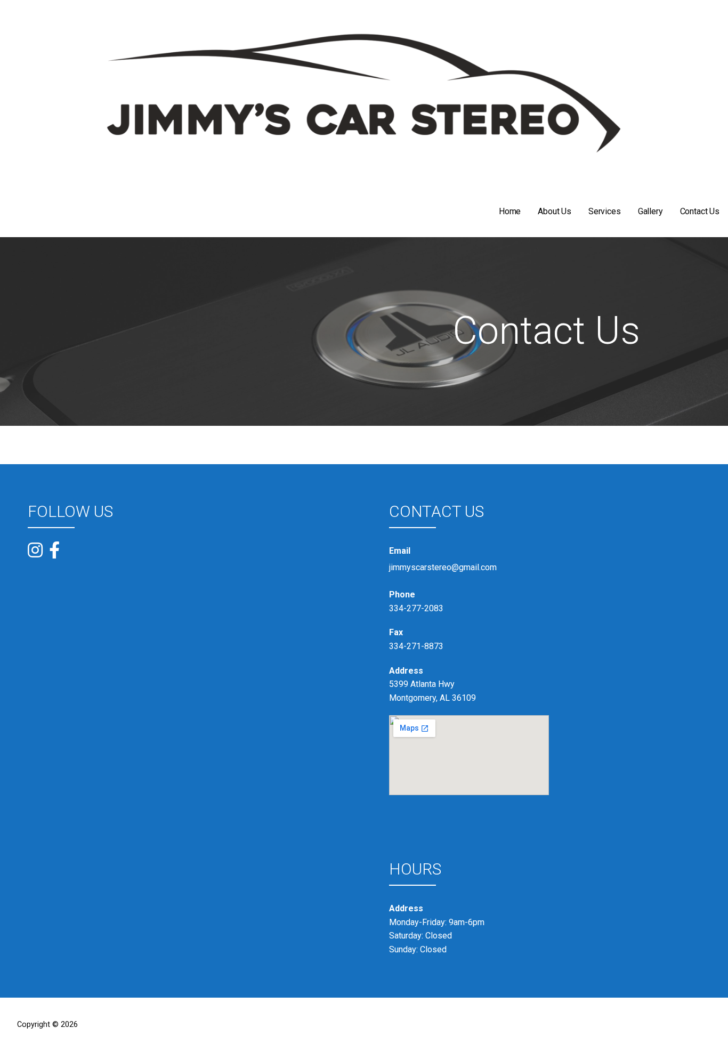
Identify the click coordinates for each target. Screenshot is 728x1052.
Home (510, 211)
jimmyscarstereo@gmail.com (443, 567)
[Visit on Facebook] (54, 550)
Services (604, 211)
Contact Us (699, 211)
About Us (554, 211)
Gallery (650, 211)
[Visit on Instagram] (35, 551)
